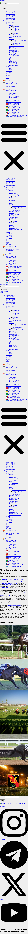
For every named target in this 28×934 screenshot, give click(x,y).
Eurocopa (11, 47)
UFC (7, 78)
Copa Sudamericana (17, 43)
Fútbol (7, 23)
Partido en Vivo (10, 22)
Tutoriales (8, 87)
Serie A (11, 32)
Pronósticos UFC (10, 18)
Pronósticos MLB (10, 19)
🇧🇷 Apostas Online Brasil (12, 110)
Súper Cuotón (12, 93)
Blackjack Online (10, 86)
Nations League (13, 53)
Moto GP (8, 79)
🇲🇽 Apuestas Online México (13, 112)
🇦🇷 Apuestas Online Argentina (13, 102)
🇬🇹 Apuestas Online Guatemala (14, 116)
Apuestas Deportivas (11, 92)
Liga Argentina (13, 62)
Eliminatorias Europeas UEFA (16, 46)
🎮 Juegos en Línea (8, 82)
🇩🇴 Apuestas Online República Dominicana (17, 115)
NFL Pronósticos (10, 12)
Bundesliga (12, 34)
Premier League (13, 28)
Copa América (16, 44)
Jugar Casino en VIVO (12, 90)
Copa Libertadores (17, 41)
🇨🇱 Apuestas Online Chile (12, 103)
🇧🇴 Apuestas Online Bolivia (13, 109)
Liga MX (11, 57)
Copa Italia (15, 33)
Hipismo (8, 73)
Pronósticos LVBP (10, 15)
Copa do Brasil (16, 55)
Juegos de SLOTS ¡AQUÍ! (13, 83)
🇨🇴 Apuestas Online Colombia (13, 106)
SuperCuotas (12, 95)
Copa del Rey (15, 26)
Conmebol (11, 39)
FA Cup (14, 30)
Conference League (14, 51)
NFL (7, 76)
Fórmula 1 (8, 75)
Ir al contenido (3, 0)
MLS (10, 58)
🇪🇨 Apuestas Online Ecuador (13, 107)
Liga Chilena (12, 61)
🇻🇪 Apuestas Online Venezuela (14, 100)
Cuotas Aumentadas (14, 96)
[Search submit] (0, 5)
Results (2, 6)
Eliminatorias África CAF (15, 64)
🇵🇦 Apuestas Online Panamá (13, 113)
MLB (10, 69)
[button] (14, 147)
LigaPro (11, 60)
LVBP (11, 68)
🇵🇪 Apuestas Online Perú (12, 105)
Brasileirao (12, 54)
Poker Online (9, 85)
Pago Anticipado (13, 97)
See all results (4, 8)
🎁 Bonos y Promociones (9, 80)
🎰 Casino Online (7, 89)
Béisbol (8, 66)
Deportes (5, 21)
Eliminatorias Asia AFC (15, 65)
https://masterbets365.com (14, 605)
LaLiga (11, 25)
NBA (10, 72)
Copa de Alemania (17, 36)
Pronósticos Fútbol (10, 14)
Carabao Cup (15, 29)
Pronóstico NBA (10, 16)
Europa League (13, 50)
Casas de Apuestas (7, 99)
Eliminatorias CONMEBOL (19, 40)
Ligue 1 (11, 37)
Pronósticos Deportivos (9, 11)
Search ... (2, 3)
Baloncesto (9, 71)
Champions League (14, 48)
